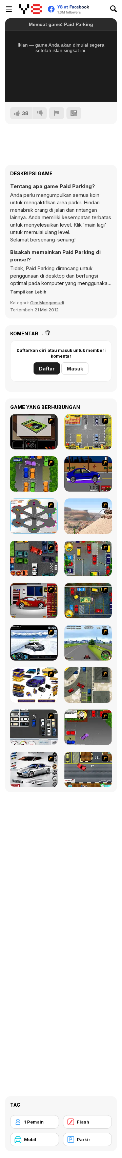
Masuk (75, 368)
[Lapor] (56, 113)
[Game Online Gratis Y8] (30, 9)
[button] (28, 291)
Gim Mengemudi (47, 302)
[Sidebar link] (9, 9)
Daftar (47, 368)
